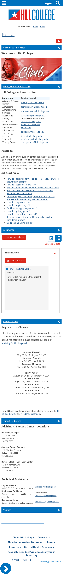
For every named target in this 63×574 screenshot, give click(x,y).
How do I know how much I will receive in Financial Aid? (33, 187)
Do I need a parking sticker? (20, 222)
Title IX (26, 560)
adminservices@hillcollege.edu (35, 111)
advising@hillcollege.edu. (15, 343)
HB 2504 (14, 560)
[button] (14, 237)
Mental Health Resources (39, 547)
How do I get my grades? (18, 211)
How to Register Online (20, 268)
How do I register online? (18, 202)
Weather (7, 510)
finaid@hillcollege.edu (31, 121)
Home (35, 26)
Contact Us (44, 537)
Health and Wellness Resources (30, 126)
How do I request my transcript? (22, 214)
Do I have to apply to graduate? (22, 208)
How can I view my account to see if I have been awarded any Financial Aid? (30, 192)
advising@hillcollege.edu (32, 102)
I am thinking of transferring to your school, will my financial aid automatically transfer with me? (31, 198)
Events (51, 542)
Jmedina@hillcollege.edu (45, 496)
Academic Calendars (30, 413)
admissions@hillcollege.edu (34, 106)
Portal (8, 34)
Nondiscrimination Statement (26, 542)
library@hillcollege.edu (31, 136)
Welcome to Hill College (14, 47)
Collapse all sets (52, 243)
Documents (8, 229)
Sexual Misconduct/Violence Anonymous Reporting (31, 553)
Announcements (10, 321)
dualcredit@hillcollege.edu (33, 115)
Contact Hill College (12, 421)
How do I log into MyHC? (18, 205)
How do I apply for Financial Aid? (22, 184)
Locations (15, 547)
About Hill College (23, 537)
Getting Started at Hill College (16, 86)
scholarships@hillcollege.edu (34, 139)
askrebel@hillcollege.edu (32, 131)
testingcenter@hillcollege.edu (34, 142)
